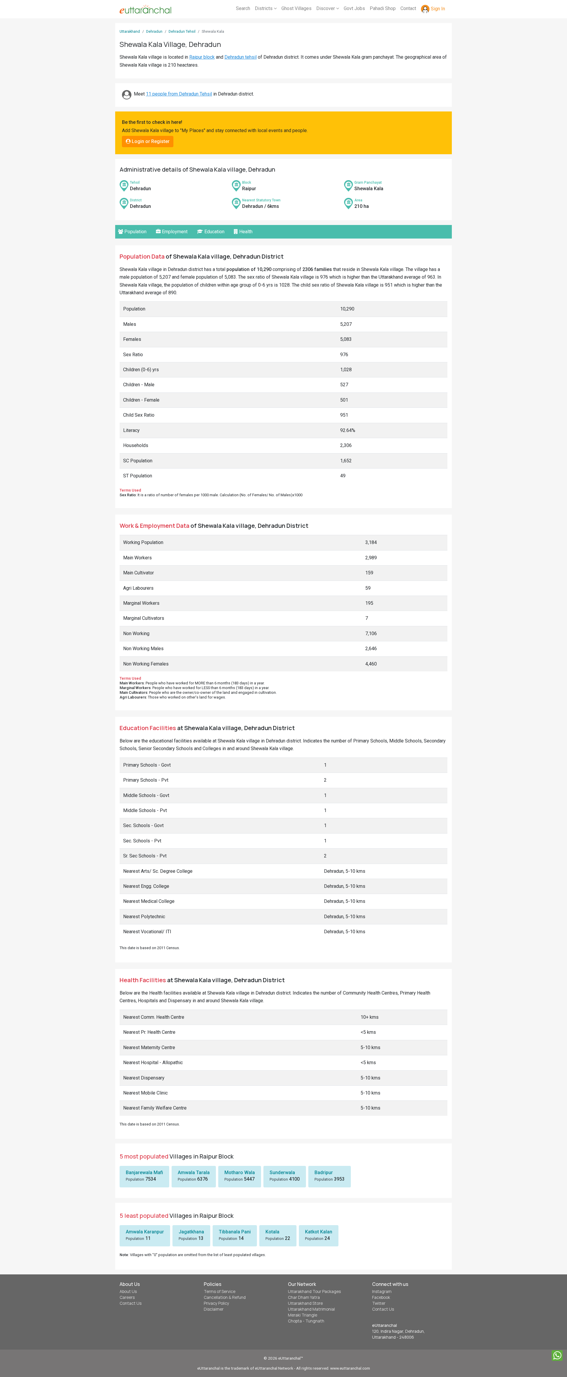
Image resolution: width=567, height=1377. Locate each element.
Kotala (272, 1232)
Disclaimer (214, 1309)
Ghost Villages (296, 8)
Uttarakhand (130, 31)
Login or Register (150, 141)
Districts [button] (264, 8)
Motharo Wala (239, 1172)
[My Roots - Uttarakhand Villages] (145, 9)
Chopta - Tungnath (306, 1321)
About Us (128, 1291)
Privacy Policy (216, 1303)
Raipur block (202, 57)
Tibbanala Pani (235, 1232)
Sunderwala (282, 1172)
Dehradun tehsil (240, 57)
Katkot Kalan (318, 1232)
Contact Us (130, 1303)
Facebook (381, 1297)
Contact (408, 8)
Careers (127, 1297)
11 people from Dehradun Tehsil (179, 94)
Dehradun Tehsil (182, 31)
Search (243, 8)
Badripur (324, 1172)
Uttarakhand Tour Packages (314, 1291)
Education (213, 231)
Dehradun (154, 31)
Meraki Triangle (302, 1315)
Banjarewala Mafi (144, 1172)
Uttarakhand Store (305, 1303)
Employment (174, 231)
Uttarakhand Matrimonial (311, 1309)
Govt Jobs (354, 8)
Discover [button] (326, 8)
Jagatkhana (191, 1232)
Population (134, 231)
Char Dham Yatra (304, 1297)
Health (245, 231)
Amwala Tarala (194, 1172)
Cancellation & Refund (225, 1297)
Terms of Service (219, 1291)
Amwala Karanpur (145, 1232)
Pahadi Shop (383, 8)
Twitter (378, 1303)
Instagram (382, 1291)
